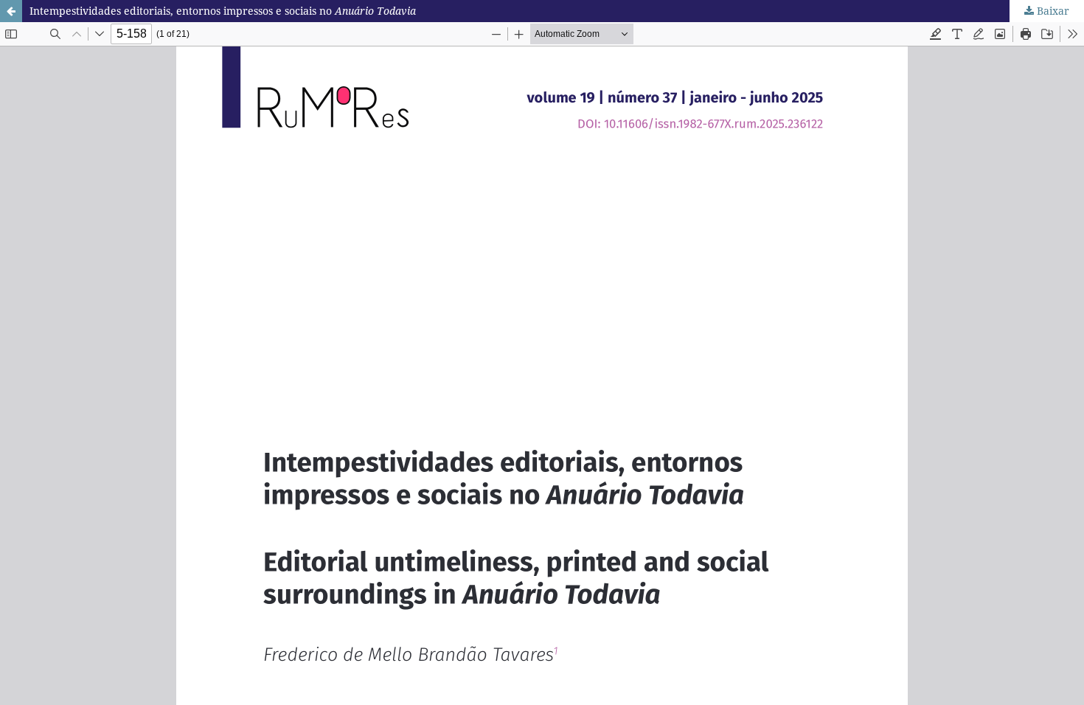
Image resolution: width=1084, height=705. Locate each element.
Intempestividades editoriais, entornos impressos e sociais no (222, 11)
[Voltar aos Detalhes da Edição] (11, 11)
